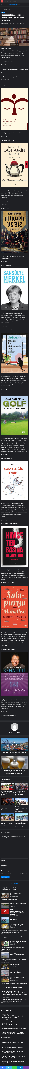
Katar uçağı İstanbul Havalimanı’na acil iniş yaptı (17, 953)
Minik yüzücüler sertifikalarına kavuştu (7, 822)
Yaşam (8, 9)
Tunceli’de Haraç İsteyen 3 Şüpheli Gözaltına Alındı (17, 925)
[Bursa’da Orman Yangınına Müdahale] (5, 979)
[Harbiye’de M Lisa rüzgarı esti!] (7, 801)
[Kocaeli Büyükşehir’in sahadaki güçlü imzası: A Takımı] (7, 786)
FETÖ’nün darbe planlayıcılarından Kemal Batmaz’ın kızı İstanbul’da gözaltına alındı (17, 912)
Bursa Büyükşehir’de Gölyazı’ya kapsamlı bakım (20, 823)
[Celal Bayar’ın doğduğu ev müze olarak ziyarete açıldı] (21, 801)
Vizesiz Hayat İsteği (15, 964)
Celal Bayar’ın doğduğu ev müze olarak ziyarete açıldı (21, 808)
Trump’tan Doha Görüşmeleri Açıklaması (12, 987)
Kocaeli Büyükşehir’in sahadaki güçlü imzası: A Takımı (7, 793)
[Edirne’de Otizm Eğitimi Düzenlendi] (5, 895)
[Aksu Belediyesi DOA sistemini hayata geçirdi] (5, 943)
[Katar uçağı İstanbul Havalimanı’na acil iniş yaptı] (5, 955)
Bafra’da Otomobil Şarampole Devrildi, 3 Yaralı (13, 1)
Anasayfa (4, 9)
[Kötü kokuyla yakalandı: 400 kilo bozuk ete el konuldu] (5, 973)
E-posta (3, 860)
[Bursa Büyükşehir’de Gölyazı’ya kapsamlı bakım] (21, 817)
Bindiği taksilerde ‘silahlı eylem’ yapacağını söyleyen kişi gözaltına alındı (12, 888)
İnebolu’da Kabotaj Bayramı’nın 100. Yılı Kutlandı (18, 918)
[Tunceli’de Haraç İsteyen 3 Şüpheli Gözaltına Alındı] (5, 926)
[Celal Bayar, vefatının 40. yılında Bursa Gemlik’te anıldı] (21, 786)
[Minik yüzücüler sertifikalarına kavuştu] (7, 817)
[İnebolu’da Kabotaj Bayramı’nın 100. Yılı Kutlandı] (5, 920)
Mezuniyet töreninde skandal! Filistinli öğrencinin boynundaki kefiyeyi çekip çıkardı (14, 931)
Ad (2, 855)
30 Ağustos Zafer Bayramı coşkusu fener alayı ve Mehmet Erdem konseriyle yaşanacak (13, 1000)
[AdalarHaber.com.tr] (14, 4)
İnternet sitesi (4, 865)
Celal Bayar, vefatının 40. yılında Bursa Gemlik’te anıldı (20, 793)
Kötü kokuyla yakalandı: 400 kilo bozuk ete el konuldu (18, 971)
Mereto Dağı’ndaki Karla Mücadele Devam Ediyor (14, 983)
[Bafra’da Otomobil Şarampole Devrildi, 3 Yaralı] (5, 905)
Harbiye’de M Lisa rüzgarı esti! (5, 807)
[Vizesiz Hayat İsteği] (5, 966)
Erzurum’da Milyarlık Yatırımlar (9, 899)
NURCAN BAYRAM (7, 23)
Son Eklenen (14, 883)
